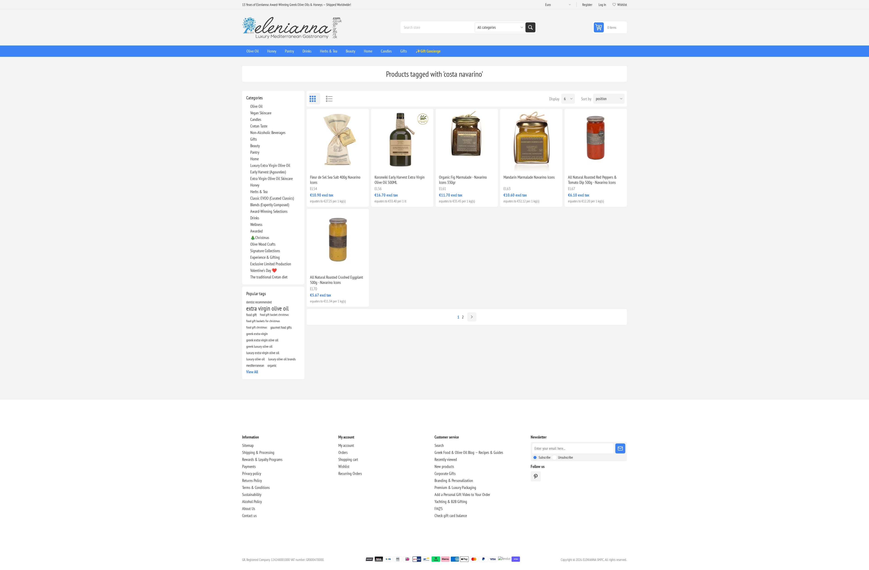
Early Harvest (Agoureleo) (268, 172)
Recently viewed (445, 459)
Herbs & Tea (258, 191)
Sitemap (248, 445)
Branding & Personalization (453, 480)
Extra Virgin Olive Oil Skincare (271, 178)
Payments (249, 466)
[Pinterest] (536, 476)
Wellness (256, 224)
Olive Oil (256, 106)
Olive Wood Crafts (262, 244)
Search (530, 27)
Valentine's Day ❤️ (263, 270)
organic (272, 365)
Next (471, 316)
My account (346, 445)
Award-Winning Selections (268, 211)
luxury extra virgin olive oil (262, 352)
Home (254, 158)
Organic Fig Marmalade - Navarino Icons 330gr (463, 180)
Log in (602, 4)
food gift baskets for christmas (263, 321)
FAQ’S (438, 508)
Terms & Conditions (256, 487)
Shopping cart (348, 459)
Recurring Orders (350, 473)
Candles (255, 119)
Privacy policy (251, 473)
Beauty (255, 145)
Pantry (254, 152)
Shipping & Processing (258, 452)
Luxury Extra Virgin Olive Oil (270, 165)
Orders (343, 452)
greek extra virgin (257, 333)
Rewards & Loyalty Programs (262, 459)
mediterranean (255, 365)
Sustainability (251, 494)
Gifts (253, 139)
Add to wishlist (317, 163)
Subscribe (545, 457)
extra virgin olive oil (267, 308)
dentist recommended (259, 302)
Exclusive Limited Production (270, 263)
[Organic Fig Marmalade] (467, 140)
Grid (314, 98)
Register (587, 4)
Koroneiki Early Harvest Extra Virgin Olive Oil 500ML (400, 180)
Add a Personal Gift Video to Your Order (462, 494)
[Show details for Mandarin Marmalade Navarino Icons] (531, 140)
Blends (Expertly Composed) (269, 204)
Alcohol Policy (252, 501)
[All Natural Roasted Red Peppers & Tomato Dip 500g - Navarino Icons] (596, 140)
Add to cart (347, 164)
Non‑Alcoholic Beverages (267, 132)
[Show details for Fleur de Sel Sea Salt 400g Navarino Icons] (338, 140)
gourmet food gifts (281, 327)
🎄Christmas (259, 237)
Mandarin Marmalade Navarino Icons (529, 177)
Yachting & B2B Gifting (450, 501)
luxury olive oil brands (282, 359)
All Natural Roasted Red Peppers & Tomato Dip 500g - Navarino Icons (592, 180)
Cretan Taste (258, 126)
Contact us (249, 515)
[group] (402, 140)
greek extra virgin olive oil (262, 340)
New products (444, 466)
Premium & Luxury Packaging (455, 487)
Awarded (256, 231)
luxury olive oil (255, 359)
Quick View (327, 163)
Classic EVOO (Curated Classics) (272, 198)
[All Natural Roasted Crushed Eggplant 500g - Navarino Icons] (338, 240)
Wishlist (343, 466)
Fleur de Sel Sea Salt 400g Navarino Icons (335, 180)
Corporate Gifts (445, 473)
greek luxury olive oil (259, 346)
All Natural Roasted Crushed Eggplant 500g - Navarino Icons (336, 280)
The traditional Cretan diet (268, 277)
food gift (251, 314)
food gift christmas (256, 327)
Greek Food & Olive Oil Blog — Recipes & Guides (468, 452)
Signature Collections (265, 250)
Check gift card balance (450, 515)
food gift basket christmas (274, 314)
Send (620, 448)
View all (252, 371)
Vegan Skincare (260, 112)
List (327, 98)
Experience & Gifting (265, 257)
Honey (254, 185)
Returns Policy (252, 480)
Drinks (254, 217)
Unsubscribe (565, 457)
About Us (248, 508)
